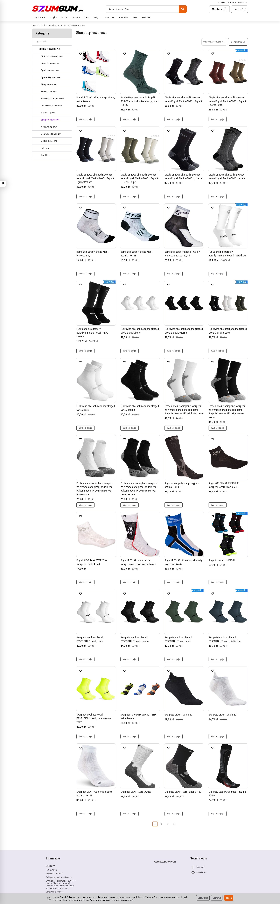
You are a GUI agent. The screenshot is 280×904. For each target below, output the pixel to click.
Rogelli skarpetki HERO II (222, 560)
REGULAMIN (51, 870)
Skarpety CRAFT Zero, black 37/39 (182, 791)
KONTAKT (242, 2)
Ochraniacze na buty (51, 134)
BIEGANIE (123, 17)
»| (174, 823)
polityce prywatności (125, 900)
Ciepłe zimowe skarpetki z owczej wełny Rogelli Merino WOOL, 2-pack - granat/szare (95, 178)
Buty (96, 17)
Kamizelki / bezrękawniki (52, 98)
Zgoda (229, 898)
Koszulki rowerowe (50, 63)
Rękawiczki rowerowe (51, 105)
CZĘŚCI (53, 17)
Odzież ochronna (49, 141)
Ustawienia (203, 898)
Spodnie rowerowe (50, 70)
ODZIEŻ (65, 17)
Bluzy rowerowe (48, 84)
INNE (135, 17)
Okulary (76, 17)
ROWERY (146, 17)
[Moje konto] (219, 9)
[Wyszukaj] (183, 9)
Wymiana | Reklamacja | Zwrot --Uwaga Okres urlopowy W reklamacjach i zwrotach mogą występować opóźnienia (60, 884)
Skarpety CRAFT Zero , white (135, 791)
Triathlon (45, 155)
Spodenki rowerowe (50, 77)
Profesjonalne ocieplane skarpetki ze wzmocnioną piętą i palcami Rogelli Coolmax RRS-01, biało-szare (184, 409)
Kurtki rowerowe (49, 91)
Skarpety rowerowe (50, 119)
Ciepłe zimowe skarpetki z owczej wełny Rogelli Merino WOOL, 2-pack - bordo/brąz (227, 101)
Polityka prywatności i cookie (59, 877)
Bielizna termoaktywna (52, 56)
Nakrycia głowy (48, 112)
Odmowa (217, 898)
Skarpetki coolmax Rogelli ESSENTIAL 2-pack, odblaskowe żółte (93, 718)
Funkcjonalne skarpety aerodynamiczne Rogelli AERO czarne (92, 332)
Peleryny (45, 148)
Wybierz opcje (85, 119)
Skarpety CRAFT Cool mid (178, 714)
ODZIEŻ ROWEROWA (49, 49)
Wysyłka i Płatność (227, 2)
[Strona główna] (57, 8)
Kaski (86, 17)
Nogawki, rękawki (49, 126)
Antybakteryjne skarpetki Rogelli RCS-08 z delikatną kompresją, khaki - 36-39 (139, 101)
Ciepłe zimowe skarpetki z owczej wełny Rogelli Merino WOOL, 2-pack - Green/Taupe (139, 178)
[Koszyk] (239, 9)
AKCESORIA (39, 17)
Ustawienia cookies (55, 892)
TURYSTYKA (108, 17)
